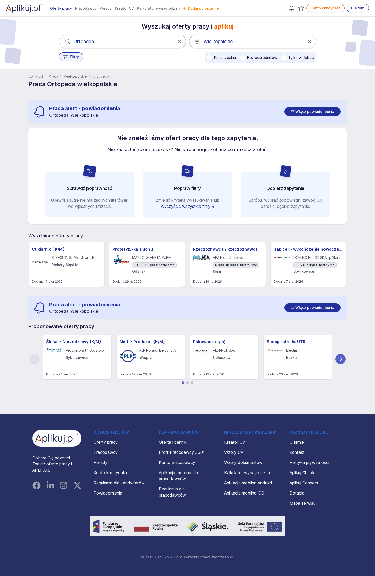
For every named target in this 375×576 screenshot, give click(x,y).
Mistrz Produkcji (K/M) (142, 341)
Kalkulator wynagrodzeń (158, 8)
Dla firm (358, 8)
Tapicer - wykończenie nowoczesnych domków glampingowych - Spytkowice (308, 249)
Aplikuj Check (302, 472)
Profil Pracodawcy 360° (182, 452)
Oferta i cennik (173, 442)
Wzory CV (233, 452)
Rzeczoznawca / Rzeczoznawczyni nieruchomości (227, 249)
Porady (105, 8)
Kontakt (297, 452)
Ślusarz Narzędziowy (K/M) (73, 341)
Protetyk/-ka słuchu (132, 249)
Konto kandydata (325, 8)
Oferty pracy (61, 8)
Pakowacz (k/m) (209, 341)
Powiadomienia (108, 493)
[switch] (312, 111)
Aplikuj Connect (304, 482)
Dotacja (297, 493)
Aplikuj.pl (35, 76)
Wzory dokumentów (243, 462)
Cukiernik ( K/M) (48, 249)
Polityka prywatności (309, 462)
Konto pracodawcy (177, 462)
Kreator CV (124, 8)
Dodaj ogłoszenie (203, 8)
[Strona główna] (24, 8)
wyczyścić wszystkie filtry (186, 206)
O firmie (297, 442)
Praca (53, 76)
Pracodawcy (85, 8)
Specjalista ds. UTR (286, 341)
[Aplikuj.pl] (56, 438)
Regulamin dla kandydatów (119, 482)
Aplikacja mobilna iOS (244, 493)
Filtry (74, 56)
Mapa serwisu (302, 503)
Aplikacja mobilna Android (248, 482)
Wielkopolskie (75, 76)
